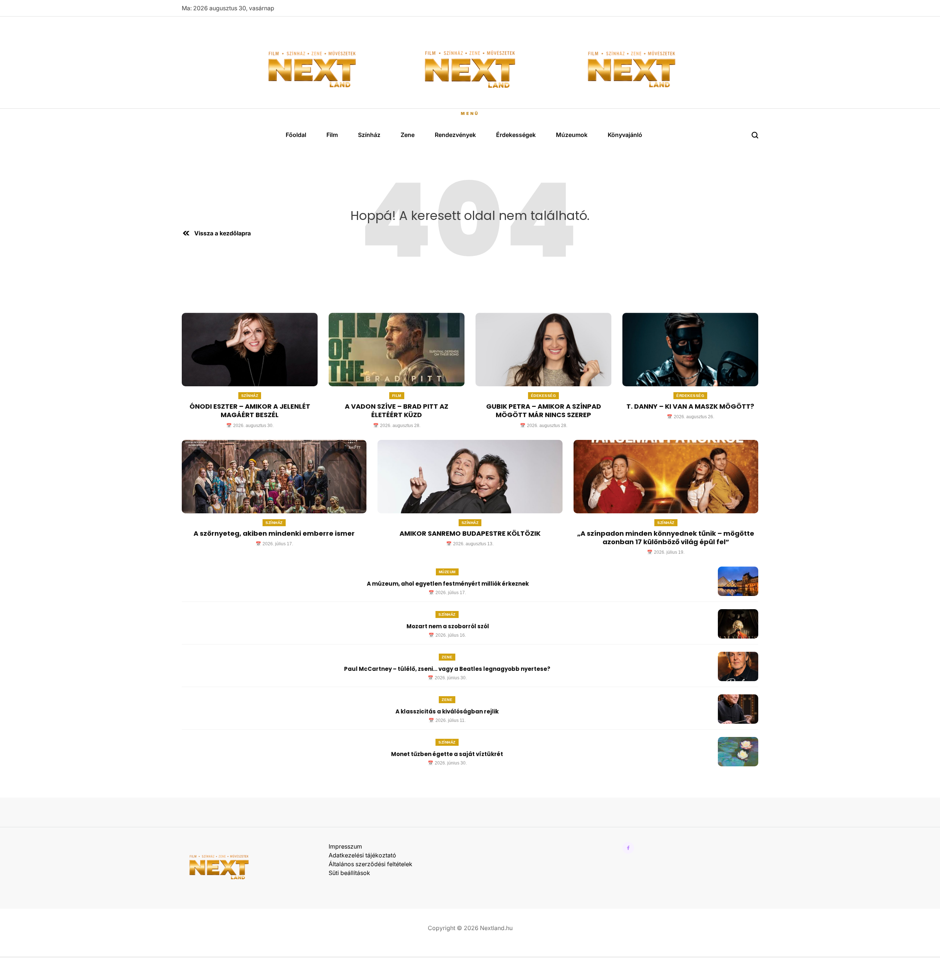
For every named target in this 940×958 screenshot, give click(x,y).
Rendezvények (455, 134)
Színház (369, 134)
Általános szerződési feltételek (370, 864)
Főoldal (296, 134)
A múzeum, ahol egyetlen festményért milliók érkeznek (447, 584)
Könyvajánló (625, 134)
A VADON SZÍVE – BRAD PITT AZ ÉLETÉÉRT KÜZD (396, 410)
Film (332, 134)
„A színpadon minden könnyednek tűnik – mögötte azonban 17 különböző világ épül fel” (665, 537)
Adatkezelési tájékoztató (362, 855)
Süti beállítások (349, 872)
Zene (408, 134)
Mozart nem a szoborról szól (447, 626)
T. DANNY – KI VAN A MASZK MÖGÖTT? (690, 406)
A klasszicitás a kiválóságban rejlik (447, 711)
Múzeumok (572, 134)
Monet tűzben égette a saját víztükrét (447, 754)
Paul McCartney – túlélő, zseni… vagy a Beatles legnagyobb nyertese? (447, 669)
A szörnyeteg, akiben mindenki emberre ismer (274, 533)
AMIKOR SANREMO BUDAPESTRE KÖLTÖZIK (470, 533)
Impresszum (345, 846)
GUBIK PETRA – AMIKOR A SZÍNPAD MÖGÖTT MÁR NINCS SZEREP (543, 410)
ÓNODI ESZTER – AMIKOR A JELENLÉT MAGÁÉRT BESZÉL (249, 410)
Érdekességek (516, 134)
